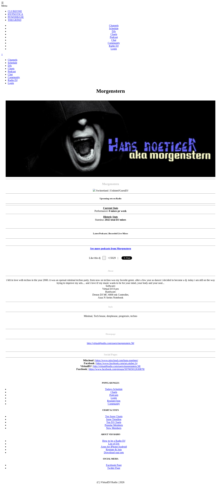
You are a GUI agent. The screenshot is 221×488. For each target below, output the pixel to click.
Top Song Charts (113, 416)
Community (114, 43)
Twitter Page (113, 468)
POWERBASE (16, 17)
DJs (114, 31)
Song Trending (113, 419)
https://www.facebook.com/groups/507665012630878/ (117, 369)
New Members (113, 428)
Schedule (113, 28)
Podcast (114, 37)
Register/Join (113, 400)
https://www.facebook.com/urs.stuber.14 (116, 363)
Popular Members (114, 425)
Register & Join (114, 449)
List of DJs (113, 443)
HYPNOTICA (15, 14)
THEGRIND (14, 20)
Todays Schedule (113, 389)
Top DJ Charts (113, 422)
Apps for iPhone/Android (114, 446)
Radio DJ (114, 46)
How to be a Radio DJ (113, 440)
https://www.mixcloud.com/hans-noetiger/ (116, 360)
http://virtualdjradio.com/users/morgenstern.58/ (110, 343)
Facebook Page (114, 465)
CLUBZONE (15, 11)
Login (114, 48)
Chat (113, 40)
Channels (114, 25)
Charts (113, 34)
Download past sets (114, 452)
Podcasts (113, 395)
